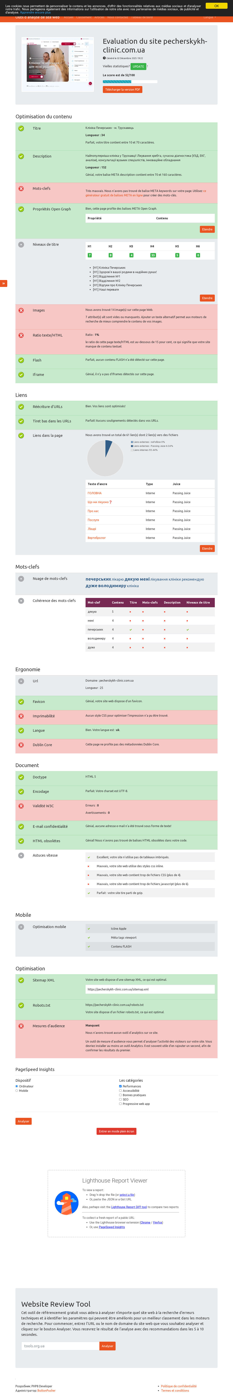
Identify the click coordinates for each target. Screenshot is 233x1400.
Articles (99, 17)
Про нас (93, 511)
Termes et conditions (175, 1390)
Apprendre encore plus (35, 12)
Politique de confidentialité (179, 1386)
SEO (125, 1099)
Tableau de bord (142, 17)
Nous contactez (117, 17)
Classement (84, 17)
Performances (132, 1086)
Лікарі (92, 528)
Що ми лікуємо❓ (100, 502)
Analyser (23, 1121)
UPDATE (138, 66)
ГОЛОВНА (95, 493)
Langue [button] (209, 17)
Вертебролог (97, 537)
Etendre (207, 229)
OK (216, 5)
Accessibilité (131, 1090)
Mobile (23, 1090)
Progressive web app (136, 1103)
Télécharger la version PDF (122, 89)
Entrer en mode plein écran (116, 1131)
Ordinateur (26, 1086)
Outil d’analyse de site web (37, 17)
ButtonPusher (46, 1390)
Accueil (68, 17)
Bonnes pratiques (134, 1095)
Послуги (93, 520)
